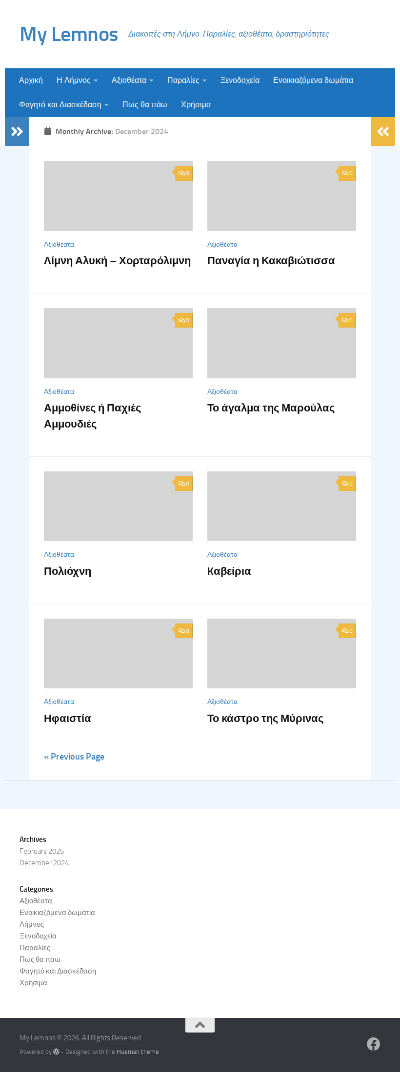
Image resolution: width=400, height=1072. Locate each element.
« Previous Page (74, 756)
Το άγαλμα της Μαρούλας (271, 407)
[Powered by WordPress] (56, 1052)
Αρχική (31, 80)
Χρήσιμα (196, 104)
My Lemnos (69, 34)
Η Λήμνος (74, 80)
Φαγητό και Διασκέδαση (60, 104)
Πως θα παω (40, 959)
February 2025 (42, 851)
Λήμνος (32, 924)
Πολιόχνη (67, 571)
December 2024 (44, 862)
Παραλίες (183, 80)
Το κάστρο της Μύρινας (265, 718)
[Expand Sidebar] (17, 131)
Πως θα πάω (144, 104)
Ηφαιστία (67, 718)
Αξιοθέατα (129, 80)
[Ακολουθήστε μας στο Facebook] (373, 1044)
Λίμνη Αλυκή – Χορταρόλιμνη (117, 260)
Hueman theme (138, 1051)
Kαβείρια (229, 571)
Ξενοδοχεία (240, 80)
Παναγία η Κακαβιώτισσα (271, 260)
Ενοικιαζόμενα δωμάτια (313, 80)
